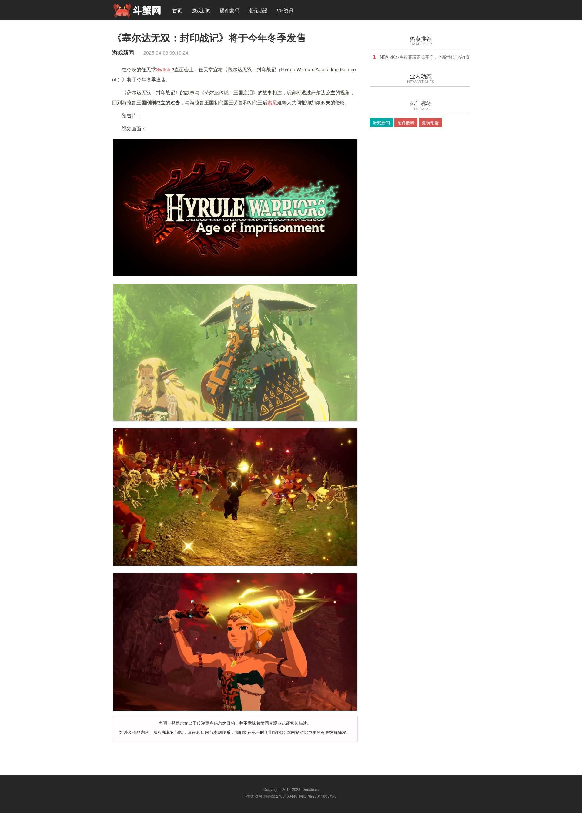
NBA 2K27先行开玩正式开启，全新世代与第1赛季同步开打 (435, 57)
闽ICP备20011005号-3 (317, 795)
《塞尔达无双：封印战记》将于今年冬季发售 (209, 37)
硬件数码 (229, 10)
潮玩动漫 (258, 10)
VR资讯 (285, 10)
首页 (177, 10)
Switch (163, 69)
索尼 (272, 102)
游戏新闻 (201, 10)
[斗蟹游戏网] (137, 10)
